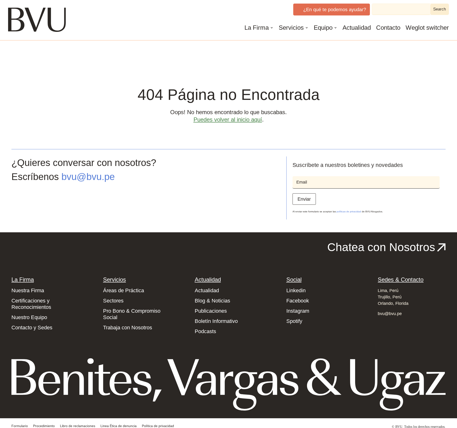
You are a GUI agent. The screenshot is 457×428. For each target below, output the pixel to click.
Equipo (323, 27)
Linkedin (296, 290)
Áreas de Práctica (123, 290)
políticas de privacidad (349, 211)
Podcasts (205, 331)
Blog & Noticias (212, 301)
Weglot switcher (427, 27)
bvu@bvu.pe (88, 176)
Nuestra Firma (27, 290)
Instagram (297, 311)
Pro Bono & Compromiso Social (131, 314)
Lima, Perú (388, 290)
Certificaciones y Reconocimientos (31, 304)
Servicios (291, 27)
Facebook (297, 301)
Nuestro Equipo (29, 317)
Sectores (113, 301)
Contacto (388, 27)
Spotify (294, 321)
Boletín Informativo (216, 321)
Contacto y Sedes (31, 328)
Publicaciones (211, 311)
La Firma (256, 27)
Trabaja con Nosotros (127, 328)
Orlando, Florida (393, 303)
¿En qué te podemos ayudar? (334, 9)
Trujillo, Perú (390, 297)
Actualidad (357, 27)
